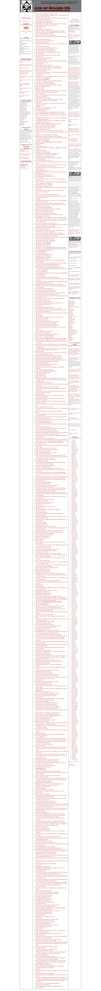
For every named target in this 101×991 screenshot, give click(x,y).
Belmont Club (71, 309)
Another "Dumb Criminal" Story (42, 129)
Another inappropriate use (73, 141)
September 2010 (75, 666)
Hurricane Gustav (39, 56)
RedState (70, 336)
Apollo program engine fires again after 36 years (45, 506)
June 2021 (74, 513)
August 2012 (74, 639)
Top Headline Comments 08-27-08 (43, 206)
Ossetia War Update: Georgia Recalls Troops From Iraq (47, 761)
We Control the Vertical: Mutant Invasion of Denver (46, 290)
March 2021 (74, 517)
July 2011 (74, 654)
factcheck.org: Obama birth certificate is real (45, 156)
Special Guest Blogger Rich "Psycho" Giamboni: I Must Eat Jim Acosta (74, 382)
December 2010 (75, 663)
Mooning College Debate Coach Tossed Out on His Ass (47, 324)
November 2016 (75, 578)
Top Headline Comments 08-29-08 (43, 109)
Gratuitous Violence (40, 394)
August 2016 (74, 582)
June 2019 (74, 542)
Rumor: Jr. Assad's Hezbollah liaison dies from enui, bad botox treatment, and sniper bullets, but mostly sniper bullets (51, 937)
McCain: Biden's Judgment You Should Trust (45, 335)
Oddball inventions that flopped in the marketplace (46, 550)
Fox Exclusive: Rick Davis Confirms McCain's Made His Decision (49, 130)
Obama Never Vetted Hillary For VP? (43, 365)
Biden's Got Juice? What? (41, 522)
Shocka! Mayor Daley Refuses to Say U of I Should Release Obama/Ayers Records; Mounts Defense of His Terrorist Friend (51, 428)
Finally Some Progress (40, 481)
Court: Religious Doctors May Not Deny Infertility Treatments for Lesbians (51, 492)
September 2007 (75, 709)
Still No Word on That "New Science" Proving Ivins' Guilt (47, 675)
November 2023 (75, 479)
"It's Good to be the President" (42, 728)
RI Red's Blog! (71, 301)
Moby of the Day (39, 75)
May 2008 (74, 699)
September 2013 (75, 623)
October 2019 (74, 537)
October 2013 (74, 622)
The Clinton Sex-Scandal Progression (43, 766)
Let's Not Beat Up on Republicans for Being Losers (46, 880)
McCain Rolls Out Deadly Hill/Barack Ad (44, 288)
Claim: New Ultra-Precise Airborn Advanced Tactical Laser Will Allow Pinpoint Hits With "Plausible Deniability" (50, 609)
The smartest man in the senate (42, 318)
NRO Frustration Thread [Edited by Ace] (44, 29)
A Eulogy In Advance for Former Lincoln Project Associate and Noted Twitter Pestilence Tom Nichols (75, 370)
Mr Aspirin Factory (72, 278)
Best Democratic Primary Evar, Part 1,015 (44, 899)
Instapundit (71, 325)
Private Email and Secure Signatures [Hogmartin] (24, 158)
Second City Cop (72, 305)
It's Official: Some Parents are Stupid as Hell (45, 902)
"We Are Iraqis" (39, 917)
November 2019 (75, 536)
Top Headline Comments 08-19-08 (43, 483)
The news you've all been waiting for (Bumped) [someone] (47, 983)
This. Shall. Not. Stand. (40, 510)
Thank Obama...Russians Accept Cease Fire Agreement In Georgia (49, 661)
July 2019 (74, 540)
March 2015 (74, 602)
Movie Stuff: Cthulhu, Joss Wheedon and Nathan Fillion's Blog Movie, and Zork (52, 843)
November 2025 (75, 450)
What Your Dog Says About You (42, 721)
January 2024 (74, 476)
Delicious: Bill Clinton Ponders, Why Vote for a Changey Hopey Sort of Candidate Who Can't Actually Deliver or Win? (50, 231)
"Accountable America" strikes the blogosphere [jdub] (47, 705)
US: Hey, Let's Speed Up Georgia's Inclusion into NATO (47, 325)
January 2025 (74, 462)
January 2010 (74, 676)
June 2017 (74, 570)
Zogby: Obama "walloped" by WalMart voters (45, 41)
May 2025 (74, 457)
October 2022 (74, 494)
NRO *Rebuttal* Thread (41, 26)
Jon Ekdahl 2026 (23, 103)
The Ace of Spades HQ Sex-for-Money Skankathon (74, 409)
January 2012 (74, 647)
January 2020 (74, 533)
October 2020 (74, 523)
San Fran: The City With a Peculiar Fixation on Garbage (47, 893)
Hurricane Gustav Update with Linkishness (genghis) (46, 25)
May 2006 (74, 728)
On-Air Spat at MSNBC (41, 251)
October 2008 (74, 693)
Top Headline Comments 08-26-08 (43, 244)
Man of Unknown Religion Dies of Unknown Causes (46, 627)
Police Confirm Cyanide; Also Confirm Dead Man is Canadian (48, 596)
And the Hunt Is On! (40, 63)
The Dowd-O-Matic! (72, 429)
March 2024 (74, 474)
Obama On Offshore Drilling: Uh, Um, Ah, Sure (45, 956)
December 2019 (75, 534)
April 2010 (74, 672)
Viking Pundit (71, 338)
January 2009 (74, 690)
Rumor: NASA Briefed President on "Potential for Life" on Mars (49, 933)
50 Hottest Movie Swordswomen (42, 932)
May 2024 (74, 472)
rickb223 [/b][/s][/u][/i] (73, 291)
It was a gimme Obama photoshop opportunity (45, 465)
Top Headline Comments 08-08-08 (43, 786)
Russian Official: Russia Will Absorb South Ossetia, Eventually (49, 85)
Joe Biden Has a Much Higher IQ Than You (44, 307)
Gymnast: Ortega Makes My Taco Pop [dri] (44, 33)
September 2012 (75, 638)
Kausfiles (70, 328)
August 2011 (74, 653)
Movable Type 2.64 (72, 765)
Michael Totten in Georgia (41, 377)
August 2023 (74, 482)
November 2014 (75, 607)
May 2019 (74, 543)
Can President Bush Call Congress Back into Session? (47, 925)
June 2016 (74, 584)
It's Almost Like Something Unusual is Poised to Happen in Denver (49, 513)
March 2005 (74, 745)
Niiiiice (37, 412)
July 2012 (74, 640)
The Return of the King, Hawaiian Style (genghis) (46, 526)
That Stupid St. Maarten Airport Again (43, 421)
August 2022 (74, 496)
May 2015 (74, 600)
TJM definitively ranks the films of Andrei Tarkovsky (74, 230)
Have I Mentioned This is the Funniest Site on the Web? (47, 431)
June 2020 (74, 527)
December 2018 (75, 549)
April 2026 (74, 444)
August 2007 (74, 710)
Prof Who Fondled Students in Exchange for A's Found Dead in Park (49, 303)
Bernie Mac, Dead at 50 (41, 732)
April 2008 (74, 701)
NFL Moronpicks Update (43, 243)
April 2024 (74, 473)
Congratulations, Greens (41, 903)
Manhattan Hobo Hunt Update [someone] (44, 912)
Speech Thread (39, 102)
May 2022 (74, 500)
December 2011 (75, 648)
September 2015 (75, 595)
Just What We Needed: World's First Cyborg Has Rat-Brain (48, 580)
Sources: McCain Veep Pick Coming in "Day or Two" (46, 223)
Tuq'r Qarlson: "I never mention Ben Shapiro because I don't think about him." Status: (75, 145)
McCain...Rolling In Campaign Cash (43, 569)
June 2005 (74, 741)
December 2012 (75, 634)
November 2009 (75, 678)
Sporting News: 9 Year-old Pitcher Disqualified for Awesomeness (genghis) (51, 247)
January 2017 (74, 576)
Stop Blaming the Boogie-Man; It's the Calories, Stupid (47, 919)
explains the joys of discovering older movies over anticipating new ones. (74, 233)
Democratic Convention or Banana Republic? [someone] (47, 194)
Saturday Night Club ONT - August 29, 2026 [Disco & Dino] (25, 84)
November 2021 (75, 507)
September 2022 (75, 495)
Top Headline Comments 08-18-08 (43, 503)
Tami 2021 (22, 120)
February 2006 (74, 731)
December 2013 (75, 620)
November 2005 (75, 735)
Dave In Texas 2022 (23, 115)
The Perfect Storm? (42, 79)
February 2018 (74, 561)
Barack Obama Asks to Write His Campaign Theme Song (52, 641)
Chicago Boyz (71, 310)
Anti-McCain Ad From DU (41, 523)
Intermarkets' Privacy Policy (25, 21)
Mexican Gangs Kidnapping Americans (44, 422)
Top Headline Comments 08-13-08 (43, 628)
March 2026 (74, 445)
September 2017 (75, 566)
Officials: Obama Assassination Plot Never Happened (47, 236)
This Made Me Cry (40, 680)
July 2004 (74, 754)
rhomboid (70, 283)
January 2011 (74, 661)
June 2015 (74, 599)
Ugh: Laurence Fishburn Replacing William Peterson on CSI (48, 468)
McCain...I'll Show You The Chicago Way (44, 407)
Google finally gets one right (74, 183)
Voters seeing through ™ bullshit (46, 452)
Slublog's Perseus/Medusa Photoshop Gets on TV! (46, 176)
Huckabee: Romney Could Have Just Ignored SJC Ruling (47, 266)
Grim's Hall (71, 321)
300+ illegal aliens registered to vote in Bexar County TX (47, 693)
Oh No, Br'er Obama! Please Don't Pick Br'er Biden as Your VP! (49, 357)
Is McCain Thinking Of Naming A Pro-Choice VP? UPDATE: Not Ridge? (51, 479)
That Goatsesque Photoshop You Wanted (44, 782)
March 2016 (74, 588)
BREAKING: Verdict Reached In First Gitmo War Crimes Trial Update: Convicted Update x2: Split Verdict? (50, 868)
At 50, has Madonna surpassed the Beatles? (44, 535)
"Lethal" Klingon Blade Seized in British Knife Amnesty (47, 277)
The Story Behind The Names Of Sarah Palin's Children (47, 48)
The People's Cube (72, 334)
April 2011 (74, 658)
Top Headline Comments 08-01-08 (43, 984)
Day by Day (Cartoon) (73, 316)
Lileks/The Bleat (72, 329)
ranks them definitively (74, 132)
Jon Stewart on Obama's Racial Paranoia (44, 895)
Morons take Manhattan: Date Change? (44, 841)
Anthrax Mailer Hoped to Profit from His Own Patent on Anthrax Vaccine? (51, 930)
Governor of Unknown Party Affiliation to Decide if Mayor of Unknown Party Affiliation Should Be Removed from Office (51, 677)
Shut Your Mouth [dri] (40, 935)
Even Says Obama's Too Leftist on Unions (48, 775)
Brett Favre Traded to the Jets (42, 826)
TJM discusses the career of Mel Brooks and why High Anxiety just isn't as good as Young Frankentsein (74, 36)
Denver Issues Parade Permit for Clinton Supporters (46, 863)
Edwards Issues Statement (41, 758)
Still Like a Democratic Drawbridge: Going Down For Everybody (49, 411)
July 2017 (74, 569)
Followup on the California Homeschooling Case (46, 765)
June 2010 (74, 670)
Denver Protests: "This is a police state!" (44, 301)
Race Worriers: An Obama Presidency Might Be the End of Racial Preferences (52, 295)
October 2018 (74, 551)
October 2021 (74, 508)
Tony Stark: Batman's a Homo (42, 500)
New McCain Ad (43, 898)
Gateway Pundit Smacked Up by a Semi (44, 890)
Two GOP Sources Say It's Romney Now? (44, 382)
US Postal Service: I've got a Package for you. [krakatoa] (47, 714)
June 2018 (74, 556)
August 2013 (74, 625)
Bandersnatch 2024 (23, 108)
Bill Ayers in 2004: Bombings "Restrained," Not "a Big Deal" (48, 209)
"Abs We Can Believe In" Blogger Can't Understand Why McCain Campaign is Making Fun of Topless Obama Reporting (52, 565)
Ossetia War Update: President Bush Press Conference (47, 674)
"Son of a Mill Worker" (40, 737)
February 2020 (74, 532)
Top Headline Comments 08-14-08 (43, 594)
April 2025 (74, 459)
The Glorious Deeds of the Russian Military (45, 502)
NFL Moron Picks (49, 601)
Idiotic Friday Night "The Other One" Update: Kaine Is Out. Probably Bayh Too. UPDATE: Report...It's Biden (52, 341)
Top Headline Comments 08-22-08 (43, 372)
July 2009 (74, 683)
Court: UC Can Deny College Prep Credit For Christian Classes (49, 626)
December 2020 (75, 520)
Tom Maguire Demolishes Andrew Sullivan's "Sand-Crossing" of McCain (50, 478)
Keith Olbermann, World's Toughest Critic (44, 174)
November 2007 (75, 707)
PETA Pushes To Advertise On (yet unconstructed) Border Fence (49, 664)
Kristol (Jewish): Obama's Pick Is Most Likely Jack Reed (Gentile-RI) (50, 398)
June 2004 (74, 755)
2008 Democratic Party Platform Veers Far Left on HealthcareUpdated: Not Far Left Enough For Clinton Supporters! (48, 707)
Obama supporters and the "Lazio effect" (44, 65)
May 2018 (74, 557)
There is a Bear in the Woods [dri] (43, 560)
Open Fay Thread (39, 505)
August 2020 (74, 525)
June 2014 (74, 613)
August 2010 (74, 667)
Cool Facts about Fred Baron (42, 735)
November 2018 (75, 550)
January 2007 (74, 718)
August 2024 (74, 468)
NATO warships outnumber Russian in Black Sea (47, 153)
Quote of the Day (39, 540)
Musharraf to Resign (40, 508)
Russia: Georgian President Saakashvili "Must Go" (46, 695)
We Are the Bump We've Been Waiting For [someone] (47, 946)
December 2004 (75, 748)
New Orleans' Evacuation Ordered (43, 39)
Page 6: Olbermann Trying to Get (50, 203)
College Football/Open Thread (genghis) (44, 58)
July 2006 (74, 726)
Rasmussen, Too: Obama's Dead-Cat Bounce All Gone (47, 13)
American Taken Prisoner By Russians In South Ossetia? (47, 702)
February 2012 (74, 646)
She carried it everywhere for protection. (74, 59)
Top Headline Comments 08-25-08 (43, 300)
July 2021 (74, 512)
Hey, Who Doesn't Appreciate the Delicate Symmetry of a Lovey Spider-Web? (51, 344)
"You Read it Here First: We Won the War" (44, 806)
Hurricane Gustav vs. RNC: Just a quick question (46, 35)
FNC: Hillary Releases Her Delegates (43, 186)
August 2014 (74, 610)
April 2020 (74, 530)
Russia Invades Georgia (40, 788)
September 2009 (75, 680)
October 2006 (74, 722)
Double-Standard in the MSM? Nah (43, 86)
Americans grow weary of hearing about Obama (45, 842)
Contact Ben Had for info (24, 168)
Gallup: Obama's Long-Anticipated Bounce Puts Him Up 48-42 (48, 136)
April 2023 (74, 487)
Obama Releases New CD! (42, 536)
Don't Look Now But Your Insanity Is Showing (45, 499)
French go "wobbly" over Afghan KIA (43, 426)
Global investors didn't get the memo (43, 537)
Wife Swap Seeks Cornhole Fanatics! (43, 572)
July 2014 (74, 612)
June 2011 (74, 655)
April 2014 (74, 615)
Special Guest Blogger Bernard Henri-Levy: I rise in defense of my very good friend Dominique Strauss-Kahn (75, 395)
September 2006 (75, 723)
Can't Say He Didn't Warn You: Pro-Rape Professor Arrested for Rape (50, 966)
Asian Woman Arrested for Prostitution (44, 547)
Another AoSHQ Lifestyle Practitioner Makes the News (47, 364)
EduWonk (70, 317)
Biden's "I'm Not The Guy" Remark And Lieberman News (47, 449)
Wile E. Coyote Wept (40, 539)
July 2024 (74, 469)
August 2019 (74, 539)
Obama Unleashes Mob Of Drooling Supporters (49, 142)
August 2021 (74, 511)
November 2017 (75, 564)
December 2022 (75, 492)
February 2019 (74, 546)
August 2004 (74, 753)
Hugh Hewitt (71, 323)
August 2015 (74, 596)
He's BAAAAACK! (40, 351)
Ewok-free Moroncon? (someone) (42, 658)
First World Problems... (24, 68)
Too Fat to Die (39, 865)
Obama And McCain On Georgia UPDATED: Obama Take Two (49, 715)
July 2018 (74, 555)
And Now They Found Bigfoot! (42, 604)
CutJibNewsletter (72, 303)
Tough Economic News (40, 375)
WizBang (70, 340)
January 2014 (74, 619)
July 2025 (74, 455)
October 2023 (74, 480)
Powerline (70, 335)
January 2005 (74, 747)
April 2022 (74, 501)
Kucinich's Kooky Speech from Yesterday (44, 160)
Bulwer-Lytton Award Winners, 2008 (43, 650)
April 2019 (74, 544)
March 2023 (74, 488)
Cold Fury (70, 311)
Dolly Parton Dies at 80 (73, 124)
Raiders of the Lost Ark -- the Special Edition (45, 438)
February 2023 (74, 489)
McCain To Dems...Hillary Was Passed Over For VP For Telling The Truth (51, 310)
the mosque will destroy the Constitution (73, 165)
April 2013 (74, 629)
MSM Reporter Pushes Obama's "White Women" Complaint (48, 660)
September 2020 (75, 524)
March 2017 (74, 574)
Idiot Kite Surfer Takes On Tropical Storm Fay (45, 486)
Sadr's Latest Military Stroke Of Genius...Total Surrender (47, 892)
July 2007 (74, 711)
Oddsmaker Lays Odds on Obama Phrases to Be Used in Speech (49, 123)
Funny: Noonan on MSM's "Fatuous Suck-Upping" (46, 83)
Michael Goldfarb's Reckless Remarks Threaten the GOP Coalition (49, 442)
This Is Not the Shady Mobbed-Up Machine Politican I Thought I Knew (50, 234)
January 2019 (74, 548)
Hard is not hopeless (40, 987)
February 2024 (74, 475)
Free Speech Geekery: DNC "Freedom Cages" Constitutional (48, 836)
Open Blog (38, 199)
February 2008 (74, 703)
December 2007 (75, 705)
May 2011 (74, 657)
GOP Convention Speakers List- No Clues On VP (46, 448)
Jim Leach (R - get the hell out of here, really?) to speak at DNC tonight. (50, 293)
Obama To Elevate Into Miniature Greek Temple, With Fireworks (49, 214)
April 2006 (74, 729)
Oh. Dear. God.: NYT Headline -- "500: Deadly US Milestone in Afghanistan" (51, 823)
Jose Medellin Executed (41, 870)
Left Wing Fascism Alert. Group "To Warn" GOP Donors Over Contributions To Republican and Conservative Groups (49, 784)
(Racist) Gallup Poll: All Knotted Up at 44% (45, 964)
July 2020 (74, 526)
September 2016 (75, 581)
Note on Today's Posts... (40, 93)
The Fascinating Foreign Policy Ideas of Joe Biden (46, 323)
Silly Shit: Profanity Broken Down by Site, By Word (46, 802)
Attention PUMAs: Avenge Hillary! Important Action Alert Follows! (50, 317)
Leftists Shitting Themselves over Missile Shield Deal (47, 567)
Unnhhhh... (38, 665)
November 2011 (75, 650)
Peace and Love (39, 305)
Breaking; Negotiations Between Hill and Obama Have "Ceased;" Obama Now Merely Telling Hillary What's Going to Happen (52, 225)
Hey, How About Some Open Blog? (43, 718)
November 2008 (75, 692)
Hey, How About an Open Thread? (43, 812)
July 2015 (74, 597)
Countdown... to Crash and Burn (42, 140)
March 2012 (74, 645)
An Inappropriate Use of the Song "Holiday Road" (74, 139)
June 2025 (74, 456)
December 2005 (75, 734)
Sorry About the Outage (40, 947)
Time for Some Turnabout (41, 150)
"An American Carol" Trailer (42, 552)
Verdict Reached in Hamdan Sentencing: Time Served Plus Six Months (50, 813)
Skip (69, 253)
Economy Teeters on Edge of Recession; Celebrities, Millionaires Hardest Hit (51, 879)
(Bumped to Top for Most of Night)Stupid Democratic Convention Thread (44, 256)
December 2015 (75, 591)
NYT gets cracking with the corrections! (44, 654)
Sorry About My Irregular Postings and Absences (45, 846)
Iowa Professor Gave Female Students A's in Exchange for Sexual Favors (50, 651)
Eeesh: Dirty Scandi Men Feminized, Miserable (45, 720)
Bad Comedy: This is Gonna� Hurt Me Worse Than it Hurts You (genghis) (51, 338)
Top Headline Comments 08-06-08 (43, 866)
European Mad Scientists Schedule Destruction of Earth (47, 825)
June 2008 (74, 698)
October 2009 (74, 679)
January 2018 (74, 562)
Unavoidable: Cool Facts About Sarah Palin (45, 82)
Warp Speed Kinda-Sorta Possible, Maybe (44, 673)
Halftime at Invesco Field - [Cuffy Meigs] (44, 184)
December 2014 (75, 606)
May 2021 (74, 514)
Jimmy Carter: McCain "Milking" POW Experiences (46, 125)
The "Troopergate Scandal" (41, 59)
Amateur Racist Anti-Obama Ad (42, 653)
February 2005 (74, 746)
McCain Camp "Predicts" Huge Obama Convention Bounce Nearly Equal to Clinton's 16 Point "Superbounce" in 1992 (51, 353)
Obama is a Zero (39, 792)
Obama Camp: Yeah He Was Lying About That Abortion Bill (48, 509)
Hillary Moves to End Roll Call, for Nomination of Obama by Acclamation (51, 172)
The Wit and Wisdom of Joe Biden (43, 332)
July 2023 (74, 483)
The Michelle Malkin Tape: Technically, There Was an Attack (48, 227)
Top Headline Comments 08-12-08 (43, 663)
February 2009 (74, 689)
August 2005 (74, 739)
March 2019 (74, 545)
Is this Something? (39, 173)
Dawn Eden (71, 315)
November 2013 (75, 621)
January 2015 (74, 604)
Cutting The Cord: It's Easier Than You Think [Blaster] (25, 154)
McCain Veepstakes (40, 143)
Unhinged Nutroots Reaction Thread (43, 97)
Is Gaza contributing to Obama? (42, 954)
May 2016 (74, 585)
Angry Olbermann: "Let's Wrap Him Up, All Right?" (46, 154)
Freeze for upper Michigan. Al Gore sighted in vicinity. (47, 294)
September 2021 (75, 510)
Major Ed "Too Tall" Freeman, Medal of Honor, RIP (46, 371)
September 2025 (75, 453)
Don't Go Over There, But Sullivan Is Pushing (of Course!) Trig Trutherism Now (52, 15)
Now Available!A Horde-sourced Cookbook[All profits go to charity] (75, 20)
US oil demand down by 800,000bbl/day (44, 482)
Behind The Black (72, 302)
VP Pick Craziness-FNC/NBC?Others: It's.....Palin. (46, 107)
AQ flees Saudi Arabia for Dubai (42, 701)
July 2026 (74, 441)
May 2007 (74, 714)
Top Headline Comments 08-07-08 (43, 829)
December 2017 (75, 563)
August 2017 (74, 568)
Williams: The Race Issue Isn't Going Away (45, 920)
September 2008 (75, 695)
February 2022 (74, 504)
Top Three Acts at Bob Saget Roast (43, 466)
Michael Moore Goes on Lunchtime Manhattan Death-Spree (74, 419)
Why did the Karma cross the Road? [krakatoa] (45, 906)
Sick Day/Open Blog (40, 915)
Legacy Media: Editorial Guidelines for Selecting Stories (47, 670)
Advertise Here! (26, 18)
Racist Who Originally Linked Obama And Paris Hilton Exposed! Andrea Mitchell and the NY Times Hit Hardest (50, 908)
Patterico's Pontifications (73, 333)
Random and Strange (40, 586)
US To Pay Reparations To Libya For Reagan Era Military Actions (49, 532)
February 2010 (74, 674)
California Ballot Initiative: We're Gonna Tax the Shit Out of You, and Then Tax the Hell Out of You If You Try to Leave (51, 165)
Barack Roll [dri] (39, 697)
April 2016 (74, 587)
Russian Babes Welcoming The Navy (43, 304)
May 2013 (74, 628)
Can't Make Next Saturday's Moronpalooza (44, 744)
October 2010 (74, 665)
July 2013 (74, 626)
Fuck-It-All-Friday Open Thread (42, 362)
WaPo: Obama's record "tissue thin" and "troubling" (46, 940)
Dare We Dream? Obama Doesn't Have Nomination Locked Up (48, 355)
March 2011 (74, 659)
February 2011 (74, 660)
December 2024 (75, 463)
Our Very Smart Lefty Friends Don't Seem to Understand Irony (48, 68)
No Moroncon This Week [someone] (43, 623)
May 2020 (74, 529)
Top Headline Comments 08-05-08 (43, 900)
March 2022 (74, 502)
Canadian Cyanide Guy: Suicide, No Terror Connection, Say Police (49, 99)
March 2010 (74, 673)
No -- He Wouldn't (39, 177)
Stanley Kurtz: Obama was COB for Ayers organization (47, 485)
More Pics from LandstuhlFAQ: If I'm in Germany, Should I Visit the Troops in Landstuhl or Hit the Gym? (52, 71)
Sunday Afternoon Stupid (41, 515)
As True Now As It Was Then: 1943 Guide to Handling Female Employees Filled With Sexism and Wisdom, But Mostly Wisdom (51, 958)
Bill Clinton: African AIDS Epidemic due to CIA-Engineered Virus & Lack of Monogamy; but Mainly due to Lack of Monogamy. (52, 851)
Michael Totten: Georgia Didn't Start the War (45, 241)
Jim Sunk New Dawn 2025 (25, 105)
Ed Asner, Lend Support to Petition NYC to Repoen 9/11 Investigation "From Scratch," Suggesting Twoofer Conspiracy (50, 606)
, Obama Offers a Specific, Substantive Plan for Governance (49, 233)
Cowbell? (38, 144)
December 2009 (75, 677)
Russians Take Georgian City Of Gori (43, 683)
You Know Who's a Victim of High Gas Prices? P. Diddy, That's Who (50, 190)
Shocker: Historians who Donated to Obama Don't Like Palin (48, 55)
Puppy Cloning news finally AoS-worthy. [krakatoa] (46, 704)
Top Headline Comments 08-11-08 (43, 691)
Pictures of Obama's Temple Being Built (44, 211)
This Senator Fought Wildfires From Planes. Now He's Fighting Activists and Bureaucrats (74, 150)
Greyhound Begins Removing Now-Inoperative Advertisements (48, 848)
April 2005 (74, 743)
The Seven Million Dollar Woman (43, 46)
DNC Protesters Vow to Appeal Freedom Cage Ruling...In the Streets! (50, 791)
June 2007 (74, 712)
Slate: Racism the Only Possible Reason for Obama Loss (47, 334)
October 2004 (74, 750)
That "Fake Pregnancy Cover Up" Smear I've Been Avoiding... (48, 52)
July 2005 (74, 740)
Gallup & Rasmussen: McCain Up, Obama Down (46, 240)
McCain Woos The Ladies (41, 297)
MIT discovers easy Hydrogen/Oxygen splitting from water (47, 905)
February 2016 (74, 589)
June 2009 (74, 684)
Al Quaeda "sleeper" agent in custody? (43, 896)
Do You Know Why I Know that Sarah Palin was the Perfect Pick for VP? (50, 32)
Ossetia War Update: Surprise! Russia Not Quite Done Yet (47, 630)
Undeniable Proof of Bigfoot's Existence (44, 593)
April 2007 (74, 715)
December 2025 (75, 449)
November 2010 (75, 664)
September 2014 (75, 609)
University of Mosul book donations (43, 311)
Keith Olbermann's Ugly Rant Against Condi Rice (46, 459)
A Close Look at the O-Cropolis (42, 191)
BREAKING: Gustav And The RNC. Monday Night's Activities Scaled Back (51, 23)
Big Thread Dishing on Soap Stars (43, 258)
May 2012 (74, 642)
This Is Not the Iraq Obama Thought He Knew (45, 967)
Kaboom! (70, 346)
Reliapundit (71, 337)
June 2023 (74, 485)
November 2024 (75, 464)
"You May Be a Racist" (40, 845)
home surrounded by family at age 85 (74, 30)
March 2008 (74, 702)
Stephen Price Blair (72, 286)
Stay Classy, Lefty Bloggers (41, 271)
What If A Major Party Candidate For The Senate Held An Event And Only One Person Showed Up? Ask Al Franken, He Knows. (52, 723)
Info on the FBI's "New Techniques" (43, 794)
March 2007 (74, 716)
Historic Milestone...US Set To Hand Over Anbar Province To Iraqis (51, 204)
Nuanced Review (39, 584)
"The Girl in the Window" (41, 886)
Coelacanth (71, 263)
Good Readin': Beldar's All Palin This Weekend (45, 21)
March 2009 (74, 688)
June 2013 (74, 627)
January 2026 (74, 448)
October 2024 (74, 466)
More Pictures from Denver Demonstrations (44, 210)
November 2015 (75, 593)
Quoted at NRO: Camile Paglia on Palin (44, 22)
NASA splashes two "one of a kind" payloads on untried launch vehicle (50, 298)
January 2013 (74, 633)
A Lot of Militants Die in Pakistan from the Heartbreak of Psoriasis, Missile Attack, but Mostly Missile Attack (51, 632)
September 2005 (75, 737)
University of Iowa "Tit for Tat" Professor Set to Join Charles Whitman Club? (51, 419)
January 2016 (74, 590)
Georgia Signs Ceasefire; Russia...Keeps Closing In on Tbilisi (48, 553)
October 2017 (74, 565)
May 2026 (74, 443)
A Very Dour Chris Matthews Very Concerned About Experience (49, 80)
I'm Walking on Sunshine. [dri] (42, 525)
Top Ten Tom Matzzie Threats (42, 776)
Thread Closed (39, 28)
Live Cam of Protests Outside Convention (44, 254)
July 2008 (74, 697)
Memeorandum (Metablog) (74, 330)
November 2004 (75, 749)
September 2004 (75, 752)
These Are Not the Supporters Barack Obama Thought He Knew (49, 66)
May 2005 (74, 742)
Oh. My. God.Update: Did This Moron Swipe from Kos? (44, 330)
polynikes (70, 257)
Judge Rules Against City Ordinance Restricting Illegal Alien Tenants (50, 31)
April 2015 (74, 601)
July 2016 (74, 583)
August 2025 (74, 454)
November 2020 (75, 521)
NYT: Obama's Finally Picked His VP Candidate (46, 491)
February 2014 (74, 618)
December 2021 (75, 506)
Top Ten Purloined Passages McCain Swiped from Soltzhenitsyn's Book (51, 476)
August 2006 (74, 724)
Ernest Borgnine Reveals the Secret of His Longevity (46, 590)
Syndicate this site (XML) (73, 761)
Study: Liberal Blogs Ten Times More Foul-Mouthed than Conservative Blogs (51, 808)
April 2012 (74, 644)
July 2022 (74, 498)
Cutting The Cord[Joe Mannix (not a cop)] (24, 150)
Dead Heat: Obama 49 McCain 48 (43, 16)
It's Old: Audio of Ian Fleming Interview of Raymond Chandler (48, 939)
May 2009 (74, 685)
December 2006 (75, 720)
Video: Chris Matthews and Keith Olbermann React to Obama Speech (50, 112)
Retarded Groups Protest (44, 684)
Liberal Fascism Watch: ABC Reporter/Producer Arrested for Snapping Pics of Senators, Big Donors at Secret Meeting (52, 182)
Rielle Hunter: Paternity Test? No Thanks (44, 717)
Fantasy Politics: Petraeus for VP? (43, 229)
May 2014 (74, 614)
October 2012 (74, 637)
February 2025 (74, 461)
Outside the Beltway (72, 331)
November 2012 (75, 635)
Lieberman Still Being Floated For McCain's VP (46, 291)
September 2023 (75, 481)
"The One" (38, 969)
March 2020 (74, 531)
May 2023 (74, 486)
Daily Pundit (71, 314)
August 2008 (74, 696)
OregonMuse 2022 (23, 117)
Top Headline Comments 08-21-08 (43, 418)
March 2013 (74, 631)
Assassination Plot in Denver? (42, 253)
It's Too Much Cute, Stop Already (42, 73)
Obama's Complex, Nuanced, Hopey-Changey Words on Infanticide (49, 358)
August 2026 (74, 440)
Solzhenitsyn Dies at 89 (40, 927)
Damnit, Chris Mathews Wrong (43, 69)
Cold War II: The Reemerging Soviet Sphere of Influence (47, 681)
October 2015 (74, 594)
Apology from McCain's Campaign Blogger (44, 973)
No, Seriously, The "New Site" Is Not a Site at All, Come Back (48, 308)
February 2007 (74, 717)
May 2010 (74, 671)
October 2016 (74, 580)
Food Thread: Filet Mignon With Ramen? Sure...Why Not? (26, 65)
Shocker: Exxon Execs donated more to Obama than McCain (48, 712)
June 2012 (74, 641)
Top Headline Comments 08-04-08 (43, 923)
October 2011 (74, 651)
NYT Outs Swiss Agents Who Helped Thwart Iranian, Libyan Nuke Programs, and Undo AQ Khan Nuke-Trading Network (51, 249)
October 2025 (74, 451)
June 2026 (74, 442)
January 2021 (74, 519)
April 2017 (74, 572)
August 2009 (74, 682)
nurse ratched (71, 267)
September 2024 (75, 467)
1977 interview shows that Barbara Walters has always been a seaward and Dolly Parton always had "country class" (74, 83)
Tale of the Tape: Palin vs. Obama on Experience (46, 51)
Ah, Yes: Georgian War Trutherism (43, 603)
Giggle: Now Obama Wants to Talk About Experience (47, 100)
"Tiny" (37, 193)
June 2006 (74, 727)
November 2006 (75, 721)
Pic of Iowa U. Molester (41, 643)
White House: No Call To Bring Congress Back (45, 916)
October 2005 (74, 736)
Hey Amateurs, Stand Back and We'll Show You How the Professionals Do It (51, 849)
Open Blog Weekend (40, 53)
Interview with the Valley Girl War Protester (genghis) (47, 694)
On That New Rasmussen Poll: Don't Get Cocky (45, 922)
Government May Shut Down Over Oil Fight (45, 624)
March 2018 (74, 559)
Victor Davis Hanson (72, 322)
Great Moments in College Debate (43, 591)
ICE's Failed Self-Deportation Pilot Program (45, 369)
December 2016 (75, 577)
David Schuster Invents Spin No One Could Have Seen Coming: (51, 763)
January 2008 (74, 704)
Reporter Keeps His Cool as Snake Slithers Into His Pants (47, 759)
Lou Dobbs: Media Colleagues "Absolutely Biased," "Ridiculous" (49, 284)
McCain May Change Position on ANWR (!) (45, 533)
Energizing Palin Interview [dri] (42, 42)
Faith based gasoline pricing (41, 512)
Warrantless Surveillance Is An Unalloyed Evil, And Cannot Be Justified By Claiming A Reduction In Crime (26, 72)
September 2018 (75, 552)
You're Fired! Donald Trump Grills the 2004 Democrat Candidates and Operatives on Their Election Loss (74, 359)
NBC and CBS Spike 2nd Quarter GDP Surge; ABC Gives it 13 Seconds (50, 113)
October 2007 (74, 708)
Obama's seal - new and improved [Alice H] (44, 337)
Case (69, 274)
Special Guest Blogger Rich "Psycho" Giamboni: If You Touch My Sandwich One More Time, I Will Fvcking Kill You (74, 376)
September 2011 (75, 652)
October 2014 (74, 608)
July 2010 (74, 669)
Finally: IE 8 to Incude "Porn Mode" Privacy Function (46, 135)
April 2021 (74, 515)
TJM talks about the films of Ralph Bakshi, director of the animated (74, 129)
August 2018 (74, 553)
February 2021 (74, 518)
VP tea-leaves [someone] (41, 110)
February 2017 (74, 575)
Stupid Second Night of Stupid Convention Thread (46, 213)
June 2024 (74, 470)
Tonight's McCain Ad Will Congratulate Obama (45, 127)
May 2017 (74, 571)
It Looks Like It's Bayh (40, 444)
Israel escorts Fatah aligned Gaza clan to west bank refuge (47, 910)
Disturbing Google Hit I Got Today (43, 216)
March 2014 (74, 616)
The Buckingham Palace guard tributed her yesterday (74, 64)
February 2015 (74, 603)
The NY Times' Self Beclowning (42, 828)
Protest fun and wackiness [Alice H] (43, 246)
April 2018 (74, 558)
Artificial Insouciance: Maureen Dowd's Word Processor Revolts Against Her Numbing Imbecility (75, 425)
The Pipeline (71, 304)
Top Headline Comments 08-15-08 (43, 570)
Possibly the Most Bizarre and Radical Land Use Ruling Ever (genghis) (50, 734)
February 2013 (74, 632)
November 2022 (75, 493)
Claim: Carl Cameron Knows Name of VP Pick (45, 126)
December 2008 (75, 691)
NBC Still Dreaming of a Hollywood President (45, 49)
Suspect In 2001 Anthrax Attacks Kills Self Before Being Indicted (49, 986)
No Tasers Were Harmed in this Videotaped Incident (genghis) (48, 634)
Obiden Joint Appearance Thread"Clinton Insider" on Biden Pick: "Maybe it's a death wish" (47, 320)
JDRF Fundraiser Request (41, 374)
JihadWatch (71, 327)
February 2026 (74, 447)
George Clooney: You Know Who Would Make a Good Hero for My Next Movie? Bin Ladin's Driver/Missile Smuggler (50, 699)
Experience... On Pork (40, 88)
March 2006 (74, 730)
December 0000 (75, 759)
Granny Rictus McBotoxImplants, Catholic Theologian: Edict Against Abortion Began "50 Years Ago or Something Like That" (52, 238)
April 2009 (74, 686)
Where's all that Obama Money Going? (44, 926)
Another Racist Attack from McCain (43, 671)
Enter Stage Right (72, 318)
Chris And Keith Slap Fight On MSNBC (44, 207)
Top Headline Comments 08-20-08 (43, 451)
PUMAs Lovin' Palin (40, 89)
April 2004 (74, 758)
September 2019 (75, 538)
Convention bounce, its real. (41, 146)
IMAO (70, 324)
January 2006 (74, 733)
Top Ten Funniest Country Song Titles (43, 454)
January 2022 (74, 505)
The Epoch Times (72, 319)
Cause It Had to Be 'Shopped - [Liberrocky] (44, 789)
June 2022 (74, 499)
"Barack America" (39, 315)
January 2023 (74, 491)
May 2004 (74, 756)
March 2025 (74, 460)
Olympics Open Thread (40, 745)
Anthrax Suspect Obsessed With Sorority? (44, 913)
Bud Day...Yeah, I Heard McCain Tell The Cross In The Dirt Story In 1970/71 (51, 416)
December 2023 (75, 477)
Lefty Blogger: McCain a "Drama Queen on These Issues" (47, 549)
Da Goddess (71, 312)
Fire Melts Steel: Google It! (41, 399)
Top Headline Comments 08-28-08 (43, 152)
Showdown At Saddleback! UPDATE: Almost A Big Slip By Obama (49, 530)
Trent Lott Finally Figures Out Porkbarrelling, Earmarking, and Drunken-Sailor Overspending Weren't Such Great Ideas (52, 282)
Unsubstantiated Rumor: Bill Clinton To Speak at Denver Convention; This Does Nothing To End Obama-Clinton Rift (51, 796)
